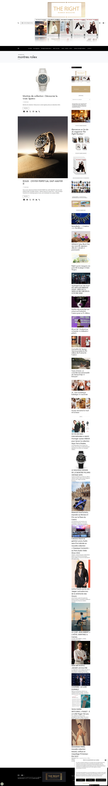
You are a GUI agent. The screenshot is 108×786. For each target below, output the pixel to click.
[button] (105, 760)
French (74, 67)
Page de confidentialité (95, 783)
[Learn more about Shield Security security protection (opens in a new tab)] (2, 783)
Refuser (90, 780)
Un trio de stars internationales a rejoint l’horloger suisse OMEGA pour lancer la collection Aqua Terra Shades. (81, 438)
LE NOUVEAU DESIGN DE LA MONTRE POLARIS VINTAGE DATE (81, 472)
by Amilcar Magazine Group (28, 22)
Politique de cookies (86, 783)
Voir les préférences (100, 780)
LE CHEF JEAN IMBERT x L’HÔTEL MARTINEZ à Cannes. (81, 634)
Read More (26, 108)
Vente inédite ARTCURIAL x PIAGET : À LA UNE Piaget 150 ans (81, 711)
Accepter (80, 780)
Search (85, 89)
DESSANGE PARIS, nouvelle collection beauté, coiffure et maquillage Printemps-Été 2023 (80, 751)
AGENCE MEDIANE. (36, 778)
